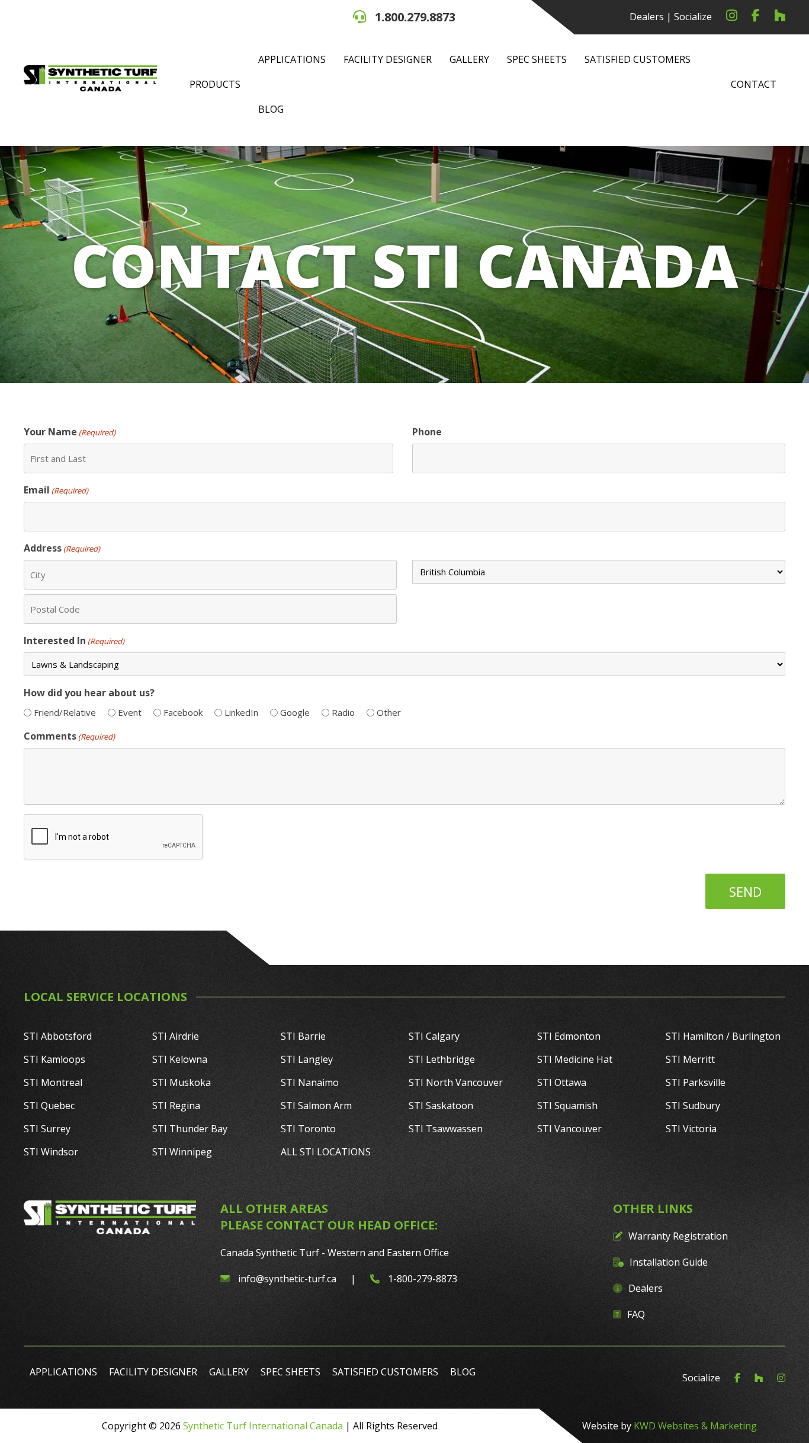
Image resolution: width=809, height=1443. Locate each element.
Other (389, 712)
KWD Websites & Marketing (695, 1425)
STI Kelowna (179, 1059)
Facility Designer (387, 59)
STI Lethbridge (442, 1059)
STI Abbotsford (58, 1036)
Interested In (74, 640)
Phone (427, 431)
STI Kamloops (54, 1059)
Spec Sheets (537, 59)
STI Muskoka (181, 1082)
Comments (69, 736)
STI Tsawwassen (446, 1128)
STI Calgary (434, 1036)
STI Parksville (695, 1082)
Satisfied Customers (638, 59)
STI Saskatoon (441, 1105)
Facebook (183, 712)
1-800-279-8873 (421, 1278)
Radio (343, 712)
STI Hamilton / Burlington (723, 1036)
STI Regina (176, 1105)
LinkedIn (241, 712)
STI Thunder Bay (189, 1128)
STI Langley (307, 1059)
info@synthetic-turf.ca (287, 1278)
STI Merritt (690, 1059)
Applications (292, 59)
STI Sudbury (693, 1105)
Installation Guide (669, 1262)
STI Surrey (47, 1128)
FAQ (636, 1314)
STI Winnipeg (182, 1151)
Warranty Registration (678, 1236)
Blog (271, 109)
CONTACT (753, 84)
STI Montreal (53, 1082)
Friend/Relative (65, 712)
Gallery (469, 59)
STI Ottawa (561, 1082)
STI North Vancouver (456, 1082)
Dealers (647, 16)
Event (130, 712)
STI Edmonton (569, 1036)
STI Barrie (303, 1036)
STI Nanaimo (310, 1082)
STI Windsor (51, 1151)
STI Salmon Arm (316, 1105)
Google (295, 712)
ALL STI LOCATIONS (326, 1151)
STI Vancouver (569, 1128)
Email (56, 489)
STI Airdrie (175, 1036)
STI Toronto (308, 1128)
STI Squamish (567, 1105)
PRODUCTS (215, 84)
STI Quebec (49, 1105)
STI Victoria (691, 1128)
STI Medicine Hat (574, 1059)
